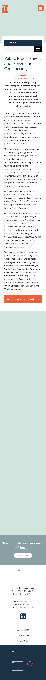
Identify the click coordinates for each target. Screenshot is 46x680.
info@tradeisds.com (26, 607)
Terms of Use (23, 635)
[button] (41, 8)
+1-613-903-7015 (26, 601)
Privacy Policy (23, 641)
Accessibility (23, 629)
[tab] (23, 299)
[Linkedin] (23, 616)
